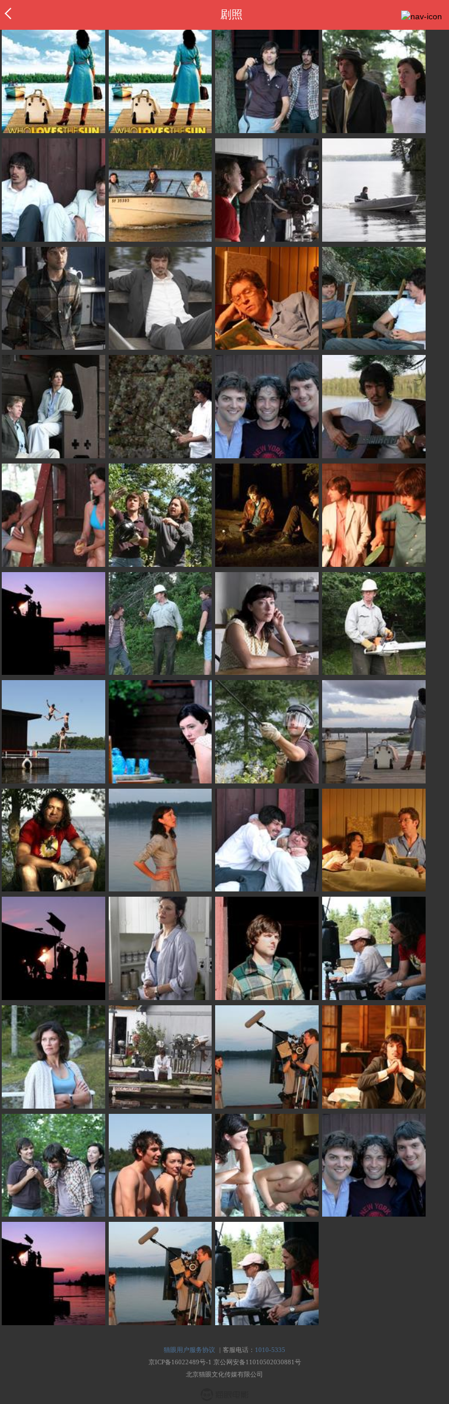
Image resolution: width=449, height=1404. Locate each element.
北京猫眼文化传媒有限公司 (224, 1374)
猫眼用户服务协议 (189, 1349)
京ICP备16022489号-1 (180, 1361)
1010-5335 (270, 1349)
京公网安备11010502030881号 (257, 1361)
